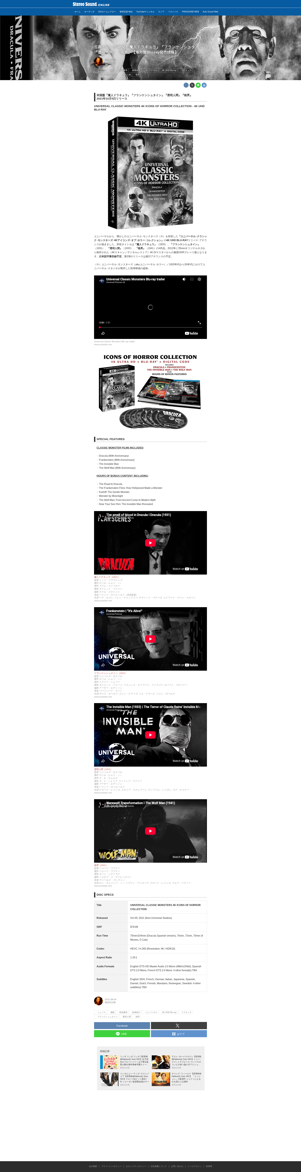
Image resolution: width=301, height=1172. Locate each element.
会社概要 (93, 1166)
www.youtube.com (103, 344)
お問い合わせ (177, 1166)
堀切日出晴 (110, 63)
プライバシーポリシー (111, 1166)
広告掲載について (158, 1166)
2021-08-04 (110, 60)
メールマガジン (194, 1166)
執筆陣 (209, 1166)
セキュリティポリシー (136, 1166)
